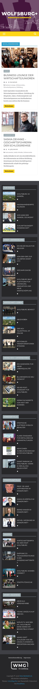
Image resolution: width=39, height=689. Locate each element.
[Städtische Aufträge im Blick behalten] (9, 426)
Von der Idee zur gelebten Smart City (24, 259)
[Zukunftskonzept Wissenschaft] (9, 228)
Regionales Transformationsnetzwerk (25, 344)
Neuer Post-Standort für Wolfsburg (23, 390)
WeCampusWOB (23, 270)
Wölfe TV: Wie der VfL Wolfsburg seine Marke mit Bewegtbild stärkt (25, 625)
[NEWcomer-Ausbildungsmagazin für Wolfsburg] (9, 452)
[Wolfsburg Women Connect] (9, 573)
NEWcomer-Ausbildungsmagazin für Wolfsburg (26, 451)
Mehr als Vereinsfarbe (23, 602)
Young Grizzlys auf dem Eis (25, 613)
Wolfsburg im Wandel (23, 195)
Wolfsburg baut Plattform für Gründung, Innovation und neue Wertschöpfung (24, 285)
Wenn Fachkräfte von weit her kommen (25, 402)
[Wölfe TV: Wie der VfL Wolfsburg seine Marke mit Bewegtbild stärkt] (9, 627)
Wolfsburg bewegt (26, 309)
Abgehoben (22, 319)
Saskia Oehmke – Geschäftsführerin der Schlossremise (18, 142)
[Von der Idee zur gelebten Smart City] (9, 260)
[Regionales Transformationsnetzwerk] (9, 345)
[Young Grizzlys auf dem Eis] (9, 614)
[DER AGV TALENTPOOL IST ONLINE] (9, 332)
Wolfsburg (19, 87)
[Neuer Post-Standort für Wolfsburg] (9, 391)
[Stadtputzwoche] (9, 583)
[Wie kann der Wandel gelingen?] (9, 217)
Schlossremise (20, 85)
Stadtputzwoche (24, 582)
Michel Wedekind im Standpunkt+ (26, 521)
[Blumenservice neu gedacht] (9, 379)
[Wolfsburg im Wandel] (9, 196)
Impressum (27, 657)
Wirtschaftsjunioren (10, 87)
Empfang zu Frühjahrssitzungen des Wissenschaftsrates (25, 557)
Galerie (6, 71)
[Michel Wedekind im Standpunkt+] (9, 522)
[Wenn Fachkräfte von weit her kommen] (9, 404)
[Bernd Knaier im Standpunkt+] (9, 512)
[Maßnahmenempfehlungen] (9, 207)
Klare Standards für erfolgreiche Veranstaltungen (25, 438)
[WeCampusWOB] (9, 271)
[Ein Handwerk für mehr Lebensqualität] (9, 367)
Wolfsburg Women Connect (25, 572)
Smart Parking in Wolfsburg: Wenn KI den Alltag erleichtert (25, 465)
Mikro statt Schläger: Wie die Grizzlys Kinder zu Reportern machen (25, 640)
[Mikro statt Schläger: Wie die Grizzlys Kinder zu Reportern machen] (9, 642)
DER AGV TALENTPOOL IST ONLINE (23, 331)
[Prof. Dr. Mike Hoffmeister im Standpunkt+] (9, 490)
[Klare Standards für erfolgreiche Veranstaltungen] (9, 439)
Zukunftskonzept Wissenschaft (25, 227)
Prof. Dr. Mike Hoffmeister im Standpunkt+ (23, 488)
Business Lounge (10, 85)
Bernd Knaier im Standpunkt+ (24, 511)
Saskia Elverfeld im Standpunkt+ (25, 500)
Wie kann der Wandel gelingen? (25, 216)
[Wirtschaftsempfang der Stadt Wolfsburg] (9, 544)
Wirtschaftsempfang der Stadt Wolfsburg (25, 543)
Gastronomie (9, 152)
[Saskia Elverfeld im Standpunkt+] (9, 501)
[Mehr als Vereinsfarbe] (9, 603)
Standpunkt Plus (9, 135)
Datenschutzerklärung (15, 657)
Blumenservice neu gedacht (25, 378)
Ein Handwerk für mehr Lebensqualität (25, 366)
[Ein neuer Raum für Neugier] (9, 248)
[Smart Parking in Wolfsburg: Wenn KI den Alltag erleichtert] (9, 466)
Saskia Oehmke (18, 152)
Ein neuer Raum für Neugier (25, 247)
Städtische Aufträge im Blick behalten (25, 425)
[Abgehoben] (9, 320)
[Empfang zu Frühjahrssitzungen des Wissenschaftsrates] (9, 559)
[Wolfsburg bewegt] (9, 310)
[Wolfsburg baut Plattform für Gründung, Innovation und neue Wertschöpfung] (9, 286)
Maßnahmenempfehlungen (25, 206)
